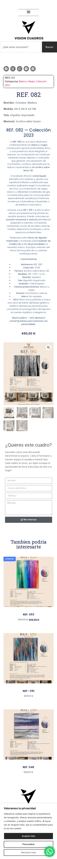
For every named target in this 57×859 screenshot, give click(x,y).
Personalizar (28, 844)
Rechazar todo (28, 852)
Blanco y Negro (27, 81)
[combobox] (20, 47)
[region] (28, 831)
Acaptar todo (28, 836)
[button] (28, 11)
